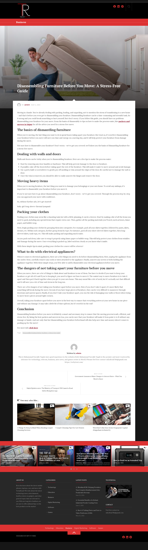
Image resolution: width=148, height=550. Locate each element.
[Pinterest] (122, 6)
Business (21, 22)
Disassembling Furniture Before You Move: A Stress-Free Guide (41, 333)
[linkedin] (118, 6)
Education (51, 492)
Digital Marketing (54, 502)
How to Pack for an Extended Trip (124, 447)
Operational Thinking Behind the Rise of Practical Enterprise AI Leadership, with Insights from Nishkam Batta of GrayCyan (90, 449)
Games (50, 512)
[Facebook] (114, 6)
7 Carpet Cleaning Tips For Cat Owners (69, 428)
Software (51, 507)
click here (33, 328)
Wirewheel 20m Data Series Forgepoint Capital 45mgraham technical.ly (110, 429)
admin (27, 105)
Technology (52, 487)
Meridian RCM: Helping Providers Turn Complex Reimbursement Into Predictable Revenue (16, 449)
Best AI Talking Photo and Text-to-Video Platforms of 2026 (53, 448)
